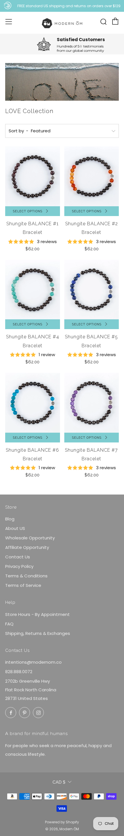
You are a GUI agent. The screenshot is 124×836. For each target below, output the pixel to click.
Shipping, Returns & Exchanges (37, 633)
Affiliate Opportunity (27, 547)
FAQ (9, 624)
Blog (9, 519)
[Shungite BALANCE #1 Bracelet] (32, 176)
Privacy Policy (19, 566)
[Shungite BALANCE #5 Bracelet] (91, 290)
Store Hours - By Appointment (37, 614)
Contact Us (17, 557)
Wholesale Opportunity (30, 538)
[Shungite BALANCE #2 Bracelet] (91, 176)
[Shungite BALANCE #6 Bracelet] (32, 403)
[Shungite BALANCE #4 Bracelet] (32, 290)
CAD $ (58, 782)
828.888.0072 (18, 672)
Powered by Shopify (62, 822)
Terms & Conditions (26, 576)
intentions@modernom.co (33, 662)
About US (15, 528)
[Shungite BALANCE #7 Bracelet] (91, 403)
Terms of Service (23, 585)
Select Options (27, 211)
